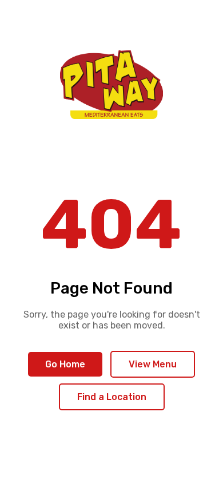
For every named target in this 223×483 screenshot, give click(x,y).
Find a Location (111, 396)
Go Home (65, 364)
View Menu (153, 364)
